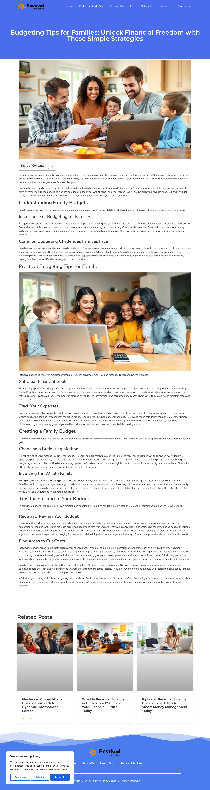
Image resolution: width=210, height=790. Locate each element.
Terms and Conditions (132, 763)
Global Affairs (147, 6)
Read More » (28, 718)
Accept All (60, 777)
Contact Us (183, 6)
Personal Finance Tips (122, 6)
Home (69, 6)
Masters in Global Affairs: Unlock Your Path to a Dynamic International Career (42, 705)
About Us (166, 6)
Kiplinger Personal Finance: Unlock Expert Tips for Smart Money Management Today (165, 705)
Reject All (40, 777)
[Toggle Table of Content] (49, 166)
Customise (20, 777)
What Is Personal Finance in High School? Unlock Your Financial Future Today (103, 705)
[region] (40, 767)
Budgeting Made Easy (91, 6)
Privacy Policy (107, 763)
